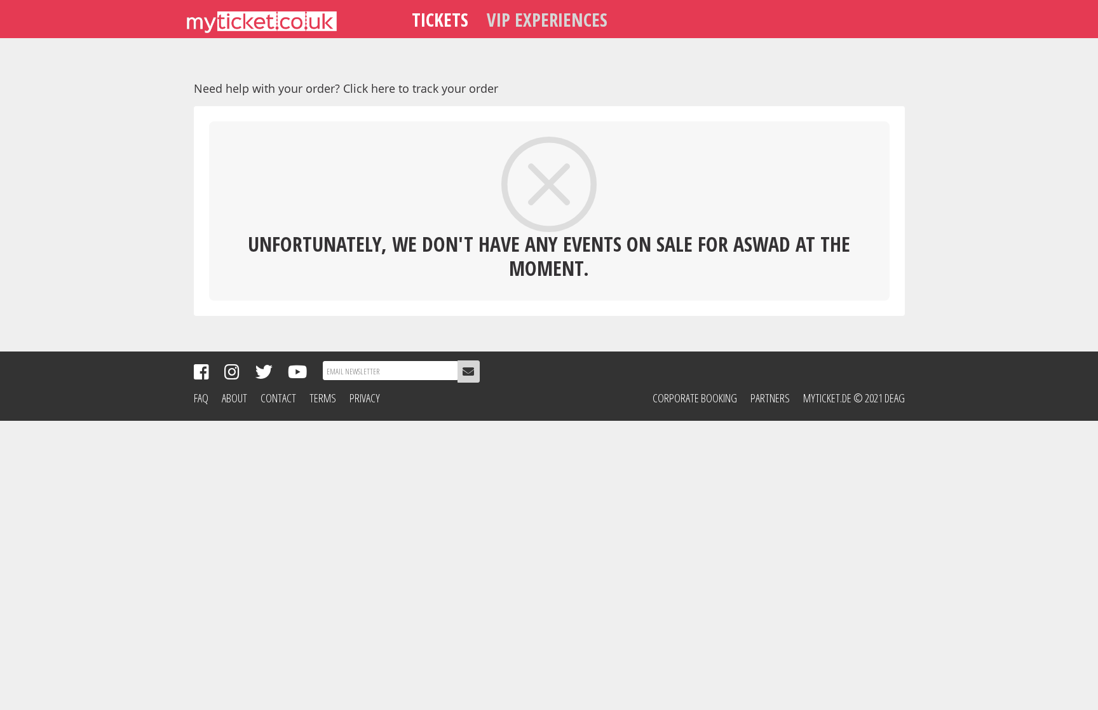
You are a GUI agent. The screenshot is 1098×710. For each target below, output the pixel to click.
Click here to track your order (420, 88)
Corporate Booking (695, 398)
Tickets (440, 19)
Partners (770, 398)
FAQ (201, 398)
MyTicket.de (827, 398)
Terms (322, 398)
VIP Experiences (547, 19)
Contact (278, 398)
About (234, 398)
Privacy (364, 398)
